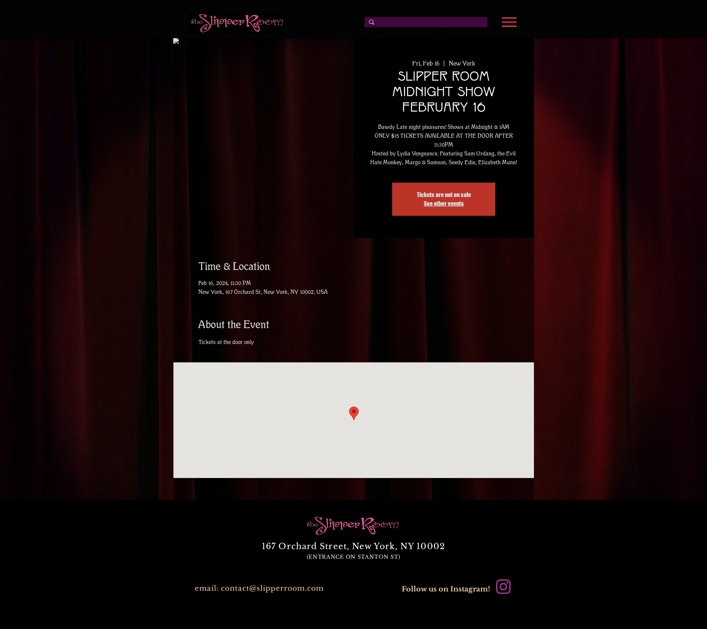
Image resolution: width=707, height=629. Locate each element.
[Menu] (509, 22)
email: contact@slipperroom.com (259, 588)
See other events (444, 203)
